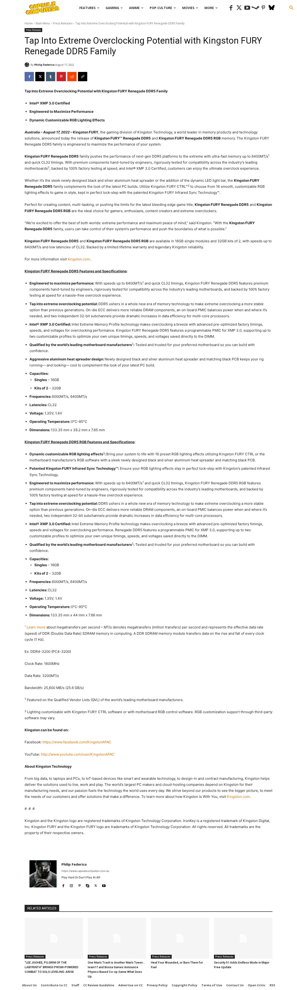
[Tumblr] (50, 76)
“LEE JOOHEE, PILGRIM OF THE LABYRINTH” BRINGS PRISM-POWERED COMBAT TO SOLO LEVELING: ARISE (51, 967)
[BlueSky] (271, 8)
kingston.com (79, 259)
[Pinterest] (263, 8)
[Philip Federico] (28, 64)
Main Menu (43, 23)
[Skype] (87, 884)
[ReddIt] (72, 76)
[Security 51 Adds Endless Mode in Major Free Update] (243, 938)
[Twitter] (239, 8)
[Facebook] (231, 8)
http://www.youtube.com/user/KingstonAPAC (77, 754)
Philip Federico (44, 64)
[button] (291, 7)
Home (29, 23)
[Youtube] (247, 8)
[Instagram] (71, 884)
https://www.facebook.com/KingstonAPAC (76, 742)
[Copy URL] (82, 76)
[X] (40, 76)
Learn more (36, 627)
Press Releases (62, 23)
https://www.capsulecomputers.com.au (85, 871)
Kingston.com (238, 796)
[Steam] (255, 8)
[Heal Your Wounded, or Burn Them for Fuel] (180, 938)
